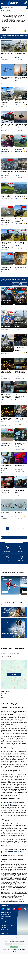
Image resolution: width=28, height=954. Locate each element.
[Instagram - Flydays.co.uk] (14, 909)
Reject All (8, 944)
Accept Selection (18, 944)
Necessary (7, 949)
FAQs (2, 918)
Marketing (15, 951)
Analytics (15, 949)
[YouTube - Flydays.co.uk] (19, 909)
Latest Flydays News (6, 912)
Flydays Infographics (6, 916)
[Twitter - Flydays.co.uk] (9, 909)
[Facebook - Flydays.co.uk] (3, 909)
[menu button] (2, 3)
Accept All (14, 946)
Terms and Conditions (6, 935)
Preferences (22, 949)
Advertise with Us (5, 914)
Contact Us (9, 930)
